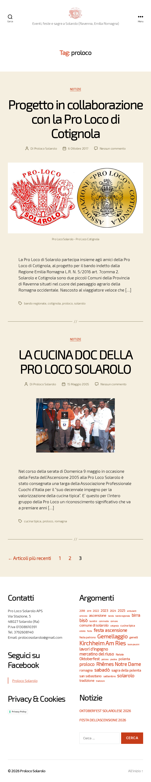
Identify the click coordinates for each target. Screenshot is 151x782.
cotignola (54, 303)
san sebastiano (90, 676)
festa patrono (87, 637)
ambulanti (131, 611)
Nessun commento (113, 148)
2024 (113, 610)
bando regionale (35, 303)
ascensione (97, 615)
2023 (104, 610)
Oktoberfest (89, 658)
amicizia (83, 616)
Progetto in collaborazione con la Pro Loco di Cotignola (75, 118)
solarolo (80, 303)
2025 (121, 610)
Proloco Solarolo (45, 148)
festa (89, 631)
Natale (120, 654)
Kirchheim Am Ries (102, 642)
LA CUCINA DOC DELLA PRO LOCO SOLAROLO (75, 361)
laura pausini (133, 644)
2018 (82, 610)
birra (136, 615)
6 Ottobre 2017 (78, 148)
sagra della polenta (126, 670)
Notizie (75, 89)
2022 (96, 610)
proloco (67, 303)
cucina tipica (32, 521)
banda (111, 616)
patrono (105, 659)
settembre (109, 676)
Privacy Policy (19, 711)
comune (114, 621)
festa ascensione (110, 630)
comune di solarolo (94, 625)
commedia (104, 621)
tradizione (86, 680)
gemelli (133, 637)
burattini (93, 621)
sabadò (102, 670)
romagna (61, 521)
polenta (124, 659)
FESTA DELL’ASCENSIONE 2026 (102, 720)
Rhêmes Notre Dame (118, 664)
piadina (113, 659)
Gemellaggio (112, 636)
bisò (83, 620)
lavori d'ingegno (93, 648)
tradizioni (100, 681)
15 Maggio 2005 (78, 384)
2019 (89, 611)
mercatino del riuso (96, 653)
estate (82, 631)
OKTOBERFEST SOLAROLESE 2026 (105, 710)
